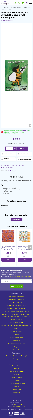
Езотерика (16, 341)
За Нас (16, 328)
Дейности (16, 392)
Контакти (16, 334)
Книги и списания (16, 377)
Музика (16, 386)
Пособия (16, 374)
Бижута (16, 362)
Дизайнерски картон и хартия (13, 165)
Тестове (16, 350)
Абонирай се (15, 286)
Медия (16, 347)
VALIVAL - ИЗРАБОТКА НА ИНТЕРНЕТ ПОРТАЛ (16, 325)
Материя (16, 359)
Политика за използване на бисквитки (16, 311)
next (30, 247)
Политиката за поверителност (20, 276)
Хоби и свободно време (16, 383)
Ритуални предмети (16, 365)
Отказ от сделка (16, 322)
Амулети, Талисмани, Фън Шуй (16, 356)
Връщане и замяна (16, 302)
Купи (22, 148)
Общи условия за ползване (16, 305)
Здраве (16, 368)
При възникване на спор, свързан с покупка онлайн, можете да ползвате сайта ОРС (16, 315)
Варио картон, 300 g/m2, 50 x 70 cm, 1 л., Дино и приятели (25, 247)
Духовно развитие (16, 337)
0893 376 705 (18, 405)
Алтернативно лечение (16, 344)
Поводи (16, 380)
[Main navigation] (30, 3)
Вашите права (16, 319)
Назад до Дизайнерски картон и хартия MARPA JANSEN (15, 8)
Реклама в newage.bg (16, 296)
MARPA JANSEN (7, 167)
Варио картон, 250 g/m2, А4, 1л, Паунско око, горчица (8, 247)
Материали (16, 389)
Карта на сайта (16, 331)
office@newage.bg (19, 406)
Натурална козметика (16, 371)
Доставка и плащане (16, 299)
